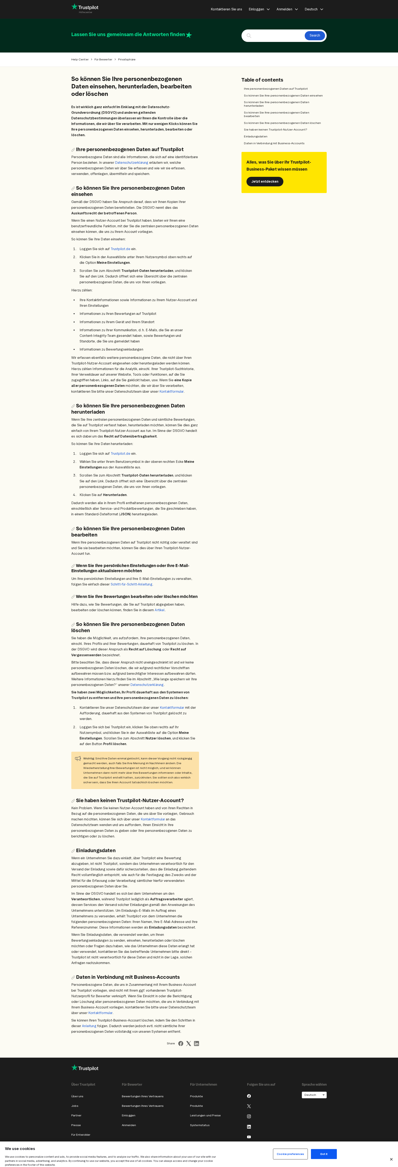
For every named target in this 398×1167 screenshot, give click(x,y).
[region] (199, 1154)
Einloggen (129, 1115)
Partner (76, 1115)
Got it (324, 1153)
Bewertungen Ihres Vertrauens (143, 1096)
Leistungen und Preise (205, 1115)
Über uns (77, 1096)
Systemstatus (200, 1125)
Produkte (196, 1096)
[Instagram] (249, 1116)
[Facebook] (249, 1096)
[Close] (391, 1159)
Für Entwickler (80, 1134)
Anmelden (129, 1125)
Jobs (74, 1106)
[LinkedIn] (249, 1127)
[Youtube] (249, 1137)
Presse (76, 1125)
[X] (249, 1106)
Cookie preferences (290, 1153)
